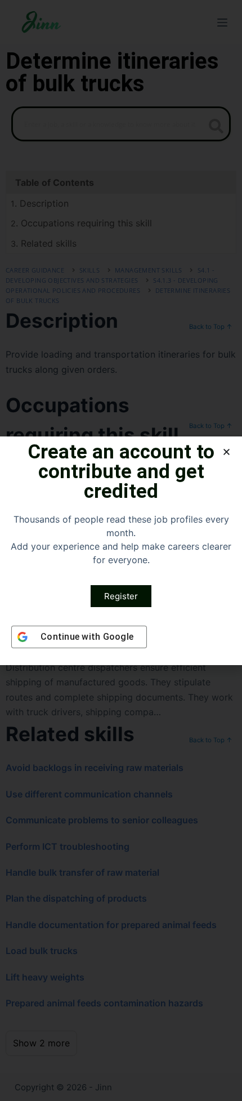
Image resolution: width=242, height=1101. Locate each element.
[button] (226, 452)
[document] (121, 550)
